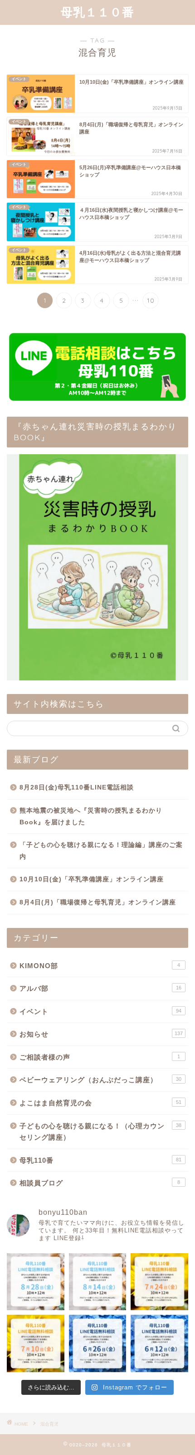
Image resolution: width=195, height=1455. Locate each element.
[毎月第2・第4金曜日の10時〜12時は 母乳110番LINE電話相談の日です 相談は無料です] (35, 1282)
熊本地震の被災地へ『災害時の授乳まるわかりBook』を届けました (91, 816)
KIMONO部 (100, 966)
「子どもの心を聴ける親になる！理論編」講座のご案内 (101, 851)
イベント (100, 1011)
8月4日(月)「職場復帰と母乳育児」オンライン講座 (98, 902)
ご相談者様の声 (100, 1057)
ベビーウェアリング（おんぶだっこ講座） (100, 1080)
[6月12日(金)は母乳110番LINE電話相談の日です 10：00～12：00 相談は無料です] (159, 1343)
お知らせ (101, 1034)
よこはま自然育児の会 (100, 1103)
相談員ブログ (100, 1183)
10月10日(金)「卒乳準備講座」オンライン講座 (92, 879)
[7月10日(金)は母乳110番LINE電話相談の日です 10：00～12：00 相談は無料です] (35, 1343)
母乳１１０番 (97, 12)
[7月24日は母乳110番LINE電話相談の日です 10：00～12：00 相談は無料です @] (159, 1282)
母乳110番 (100, 1160)
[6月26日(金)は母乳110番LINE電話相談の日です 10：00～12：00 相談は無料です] (98, 1343)
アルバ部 (100, 988)
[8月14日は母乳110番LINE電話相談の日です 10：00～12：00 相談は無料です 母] (98, 1282)
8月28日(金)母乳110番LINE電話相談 (77, 787)
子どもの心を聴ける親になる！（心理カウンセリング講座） (100, 1131)
